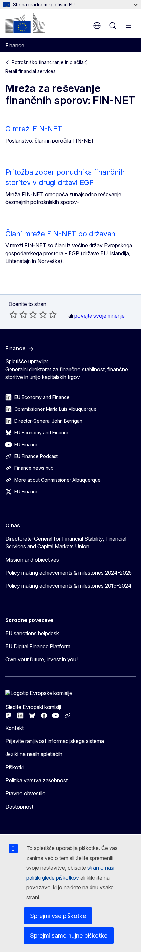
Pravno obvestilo (25, 793)
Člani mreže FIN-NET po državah (60, 233)
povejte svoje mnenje (99, 316)
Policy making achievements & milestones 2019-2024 (68, 585)
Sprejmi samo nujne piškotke (68, 935)
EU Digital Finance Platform (37, 646)
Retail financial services (30, 71)
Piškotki (14, 767)
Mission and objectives (32, 559)
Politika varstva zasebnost (36, 780)
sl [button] (97, 25)
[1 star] (13, 314)
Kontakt (14, 728)
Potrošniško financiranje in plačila (48, 62)
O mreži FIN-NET (33, 128)
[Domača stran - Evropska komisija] (25, 23)
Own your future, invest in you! (41, 659)
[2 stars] (18, 314)
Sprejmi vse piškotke (58, 915)
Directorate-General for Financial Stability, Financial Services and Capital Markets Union (65, 542)
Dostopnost (19, 806)
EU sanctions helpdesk (32, 633)
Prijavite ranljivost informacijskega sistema (54, 741)
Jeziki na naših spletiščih (33, 754)
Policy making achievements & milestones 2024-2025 (68, 572)
